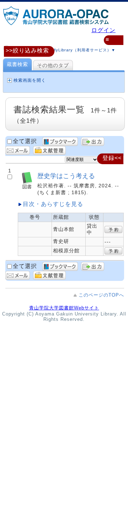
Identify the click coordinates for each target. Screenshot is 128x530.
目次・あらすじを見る (53, 204)
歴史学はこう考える (66, 176)
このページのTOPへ (101, 295)
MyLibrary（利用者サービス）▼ (83, 50)
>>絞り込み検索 (27, 50)
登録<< (112, 158)
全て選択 (25, 141)
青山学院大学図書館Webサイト (64, 308)
